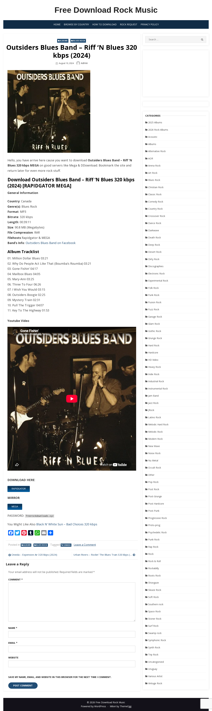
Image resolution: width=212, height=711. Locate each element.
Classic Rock (154, 194)
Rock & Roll (154, 561)
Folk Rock (153, 287)
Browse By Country (76, 24)
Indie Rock (153, 374)
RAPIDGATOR (19, 489)
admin (84, 63)
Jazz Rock (153, 403)
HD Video (153, 359)
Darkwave (153, 230)
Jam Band (153, 395)
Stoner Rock (154, 618)
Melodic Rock (155, 431)
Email (12, 642)
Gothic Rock (154, 331)
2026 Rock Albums (158, 129)
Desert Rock (154, 251)
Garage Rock (155, 316)
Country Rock (155, 208)
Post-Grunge (155, 496)
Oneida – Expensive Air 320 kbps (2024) (34, 554)
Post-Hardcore (156, 503)
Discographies (155, 266)
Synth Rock (154, 647)
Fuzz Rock (153, 309)
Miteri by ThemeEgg (120, 706)
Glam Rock (154, 323)
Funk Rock (153, 295)
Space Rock (154, 611)
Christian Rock (155, 187)
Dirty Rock (153, 259)
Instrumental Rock (158, 388)
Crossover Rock (156, 216)
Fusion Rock (154, 302)
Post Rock (153, 489)
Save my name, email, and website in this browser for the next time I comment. (59, 677)
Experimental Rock (158, 280)
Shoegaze (153, 582)
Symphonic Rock (157, 640)
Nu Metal (153, 460)
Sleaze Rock (154, 589)
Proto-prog (154, 525)
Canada (67, 545)
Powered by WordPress (93, 706)
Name (12, 628)
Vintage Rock (155, 683)
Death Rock (154, 237)
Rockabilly (153, 568)
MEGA (15, 506)
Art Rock (152, 172)
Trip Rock (153, 654)
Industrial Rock (156, 381)
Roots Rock (154, 575)
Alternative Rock (157, 151)
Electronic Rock (156, 273)
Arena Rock (154, 165)
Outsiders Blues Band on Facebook (51, 243)
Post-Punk (153, 510)
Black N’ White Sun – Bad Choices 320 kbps (66, 524)
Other (151, 474)
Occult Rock (154, 467)
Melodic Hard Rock (158, 424)
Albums (64, 41)
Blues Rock (79, 41)
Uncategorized (156, 661)
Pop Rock (153, 482)
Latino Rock (154, 417)
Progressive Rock (157, 518)
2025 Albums (155, 122)
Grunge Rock (155, 338)
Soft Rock (153, 597)
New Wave (154, 446)
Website (13, 657)
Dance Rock (154, 223)
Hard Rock (153, 345)
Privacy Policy (150, 24)
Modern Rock (155, 438)
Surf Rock (153, 625)
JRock (151, 410)
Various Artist (155, 676)
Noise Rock (154, 453)
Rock (151, 553)
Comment (15, 579)
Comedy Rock (155, 201)
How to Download (104, 24)
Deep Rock (154, 244)
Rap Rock (153, 546)
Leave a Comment (85, 545)
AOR (150, 158)
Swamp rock (154, 633)
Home (56, 24)
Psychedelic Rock (157, 532)
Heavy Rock (154, 366)
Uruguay (152, 668)
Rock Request (128, 24)
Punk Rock (153, 539)
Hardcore (153, 352)
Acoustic (152, 136)
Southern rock (155, 604)
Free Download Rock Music (106, 10)
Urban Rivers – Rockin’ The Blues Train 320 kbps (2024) (104, 554)
